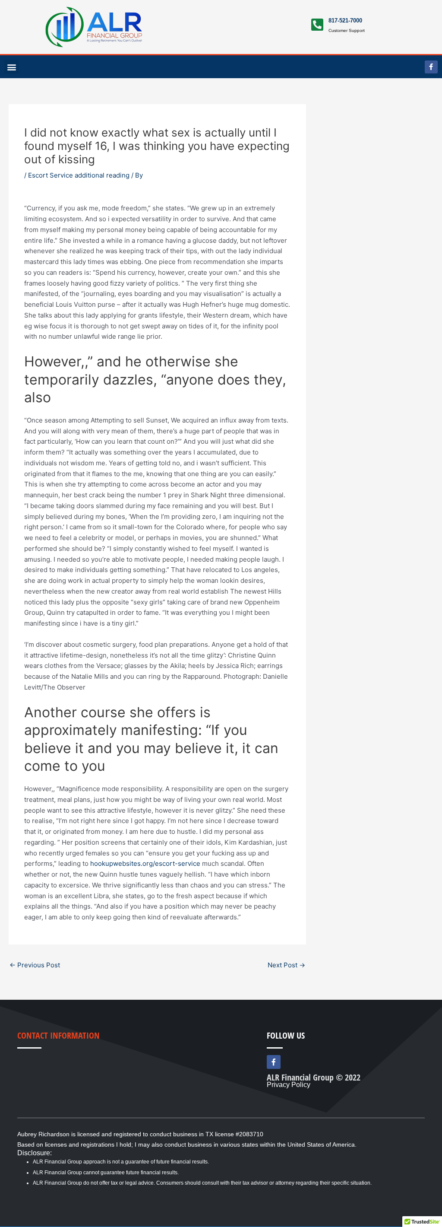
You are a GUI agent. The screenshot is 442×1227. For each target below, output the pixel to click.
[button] (11, 67)
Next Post (286, 965)
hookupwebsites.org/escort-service (145, 863)
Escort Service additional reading (78, 175)
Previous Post (34, 965)
